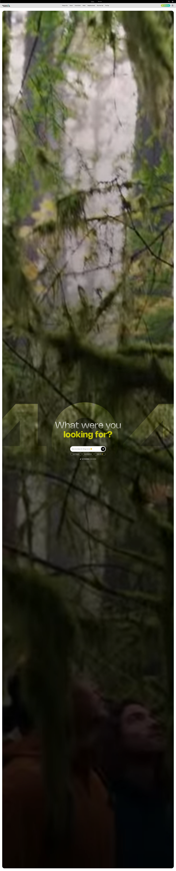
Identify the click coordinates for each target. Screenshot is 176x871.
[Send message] (103, 449)
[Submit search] (169, 1)
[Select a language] (172, 1)
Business (100, 1)
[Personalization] (172, 5)
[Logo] (6, 5)
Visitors (92, 1)
